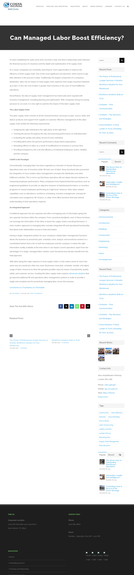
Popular (104, 162)
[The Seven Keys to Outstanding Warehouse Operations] (102, 168)
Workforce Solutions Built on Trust (66, 340)
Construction (104, 235)
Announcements (106, 217)
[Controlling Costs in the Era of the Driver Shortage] (102, 194)
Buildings (103, 229)
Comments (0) (15, 287)
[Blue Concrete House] (101, 358)
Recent (118, 162)
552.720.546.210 (111, 389)
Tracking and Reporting (19, 569)
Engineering (104, 241)
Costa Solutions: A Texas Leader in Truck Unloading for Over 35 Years (110, 129)
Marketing (103, 247)
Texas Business (104, 445)
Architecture (104, 223)
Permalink (40, 287)
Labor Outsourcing (106, 425)
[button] (128, 6)
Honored (102, 417)
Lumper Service (105, 433)
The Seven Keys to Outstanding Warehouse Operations (114, 170)
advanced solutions (77, 273)
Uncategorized (38, 293)
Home (11, 557)
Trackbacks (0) (29, 287)
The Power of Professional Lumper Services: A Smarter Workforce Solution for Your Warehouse (29, 343)
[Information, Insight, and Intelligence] (102, 183)
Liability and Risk (105, 429)
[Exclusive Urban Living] (116, 351)
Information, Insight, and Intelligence (114, 183)
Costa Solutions (15, 293)
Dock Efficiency (117, 413)
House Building (114, 417)
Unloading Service (17, 563)
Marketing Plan (104, 437)
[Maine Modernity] (108, 351)
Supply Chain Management (109, 441)
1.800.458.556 (110, 385)
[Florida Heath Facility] (101, 351)
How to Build (104, 421)
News (32, 293)
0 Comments (23, 348)
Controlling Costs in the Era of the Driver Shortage (114, 195)
